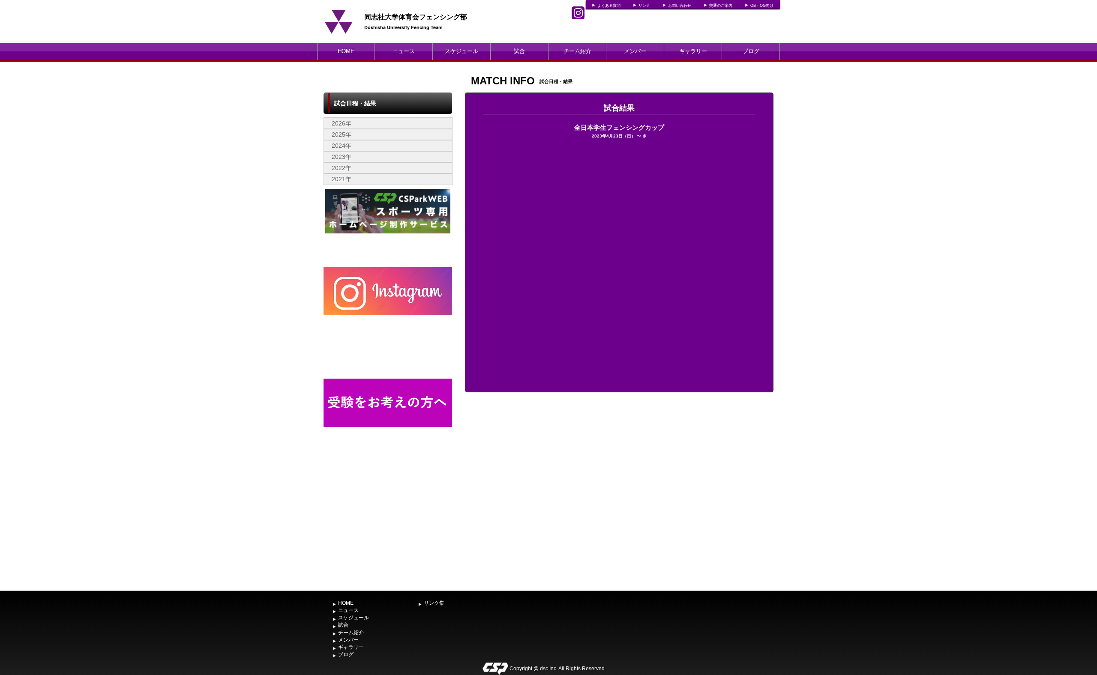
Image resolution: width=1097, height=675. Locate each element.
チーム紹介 (577, 51)
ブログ (751, 51)
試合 (519, 51)
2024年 (341, 145)
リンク (644, 5)
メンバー (635, 51)
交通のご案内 (720, 5)
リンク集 (434, 603)
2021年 (341, 179)
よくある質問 (608, 5)
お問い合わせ (679, 5)
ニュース (404, 51)
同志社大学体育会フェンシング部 (415, 16)
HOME (346, 51)
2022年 (341, 167)
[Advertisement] (388, 522)
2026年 (341, 123)
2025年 (341, 134)
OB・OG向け (761, 5)
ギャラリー (693, 51)
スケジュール (461, 51)
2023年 (341, 156)
